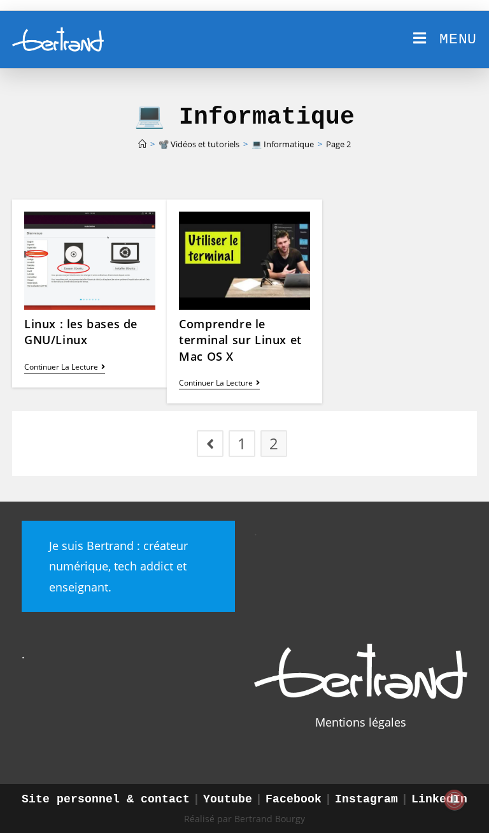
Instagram (366, 799)
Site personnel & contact (106, 799)
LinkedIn (439, 799)
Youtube (227, 799)
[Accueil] (142, 144)
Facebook (294, 799)
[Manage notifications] (454, 800)
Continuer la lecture (64, 368)
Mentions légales (360, 722)
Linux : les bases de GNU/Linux (81, 331)
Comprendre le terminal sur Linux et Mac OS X (240, 339)
